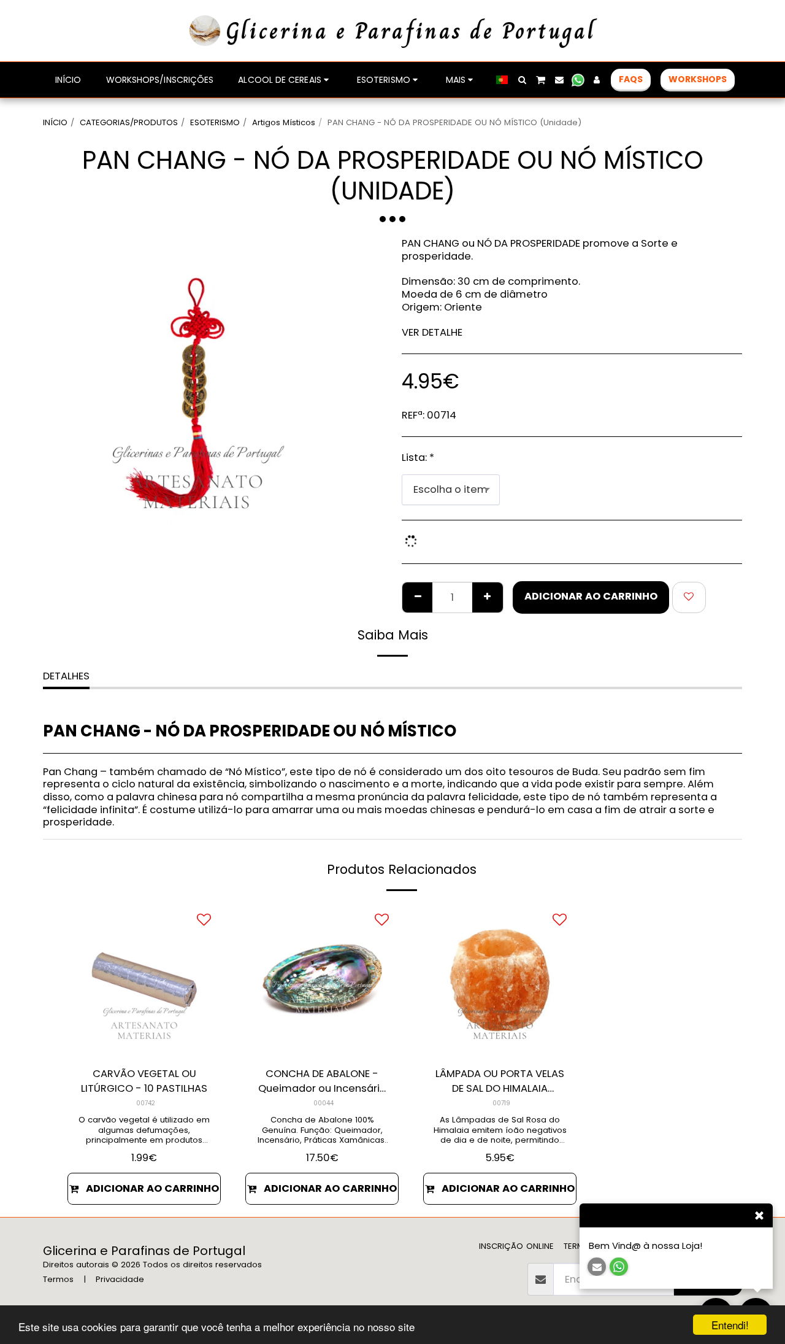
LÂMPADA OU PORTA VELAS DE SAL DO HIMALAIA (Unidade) (499, 1082)
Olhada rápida (144, 1040)
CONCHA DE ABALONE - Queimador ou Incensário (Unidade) (322, 1082)
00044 (323, 1103)
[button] (521, 79)
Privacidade (120, 1279)
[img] (144, 980)
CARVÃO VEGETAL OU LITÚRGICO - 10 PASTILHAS (144, 1081)
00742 (145, 1103)
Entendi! (730, 1324)
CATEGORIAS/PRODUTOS (129, 122)
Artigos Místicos (283, 122)
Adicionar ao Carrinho (152, 1188)
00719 (501, 1103)
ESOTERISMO (215, 122)
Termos (58, 1279)
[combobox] (451, 489)
